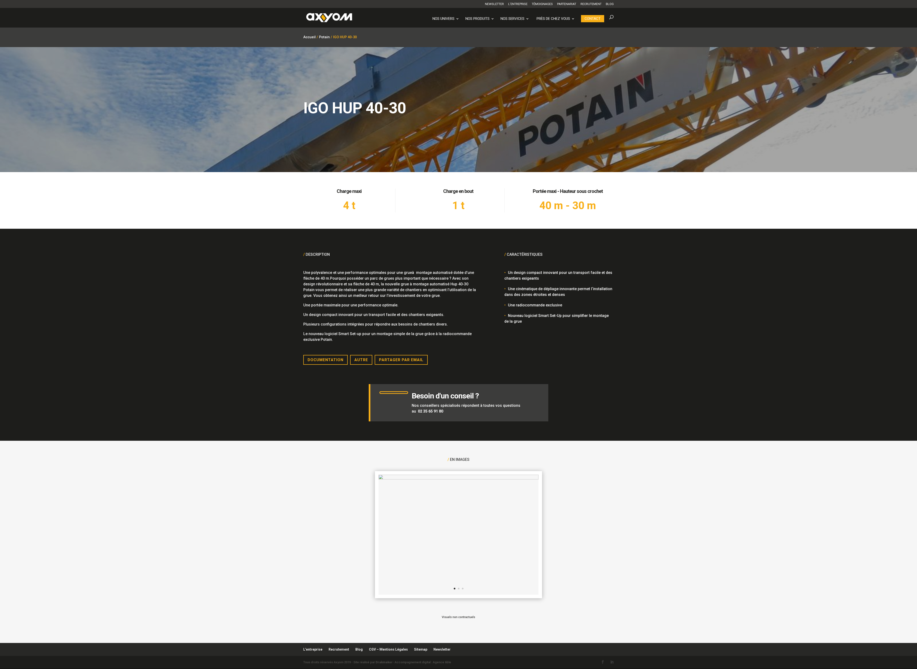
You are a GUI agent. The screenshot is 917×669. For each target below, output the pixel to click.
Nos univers (443, 19)
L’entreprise (518, 4)
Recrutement (591, 4)
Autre (361, 360)
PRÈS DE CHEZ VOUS (553, 19)
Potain (324, 37)
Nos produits (477, 19)
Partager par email (401, 360)
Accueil (309, 37)
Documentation (325, 360)
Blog (610, 4)
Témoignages (542, 4)
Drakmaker (384, 662)
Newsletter (494, 4)
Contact (593, 18)
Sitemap (420, 649)
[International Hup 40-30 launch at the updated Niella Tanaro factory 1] (458, 478)
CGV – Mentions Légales (388, 649)
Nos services (512, 19)
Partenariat (566, 4)
